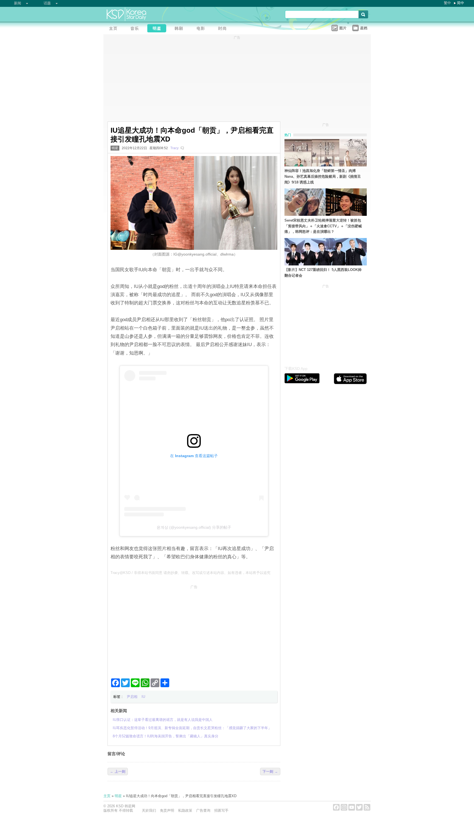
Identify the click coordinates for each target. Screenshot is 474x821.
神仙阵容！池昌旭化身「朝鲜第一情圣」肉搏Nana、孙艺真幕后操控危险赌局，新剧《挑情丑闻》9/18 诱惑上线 (322, 176)
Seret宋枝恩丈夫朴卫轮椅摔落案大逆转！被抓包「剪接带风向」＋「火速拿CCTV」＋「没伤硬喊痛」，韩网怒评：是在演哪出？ (323, 226)
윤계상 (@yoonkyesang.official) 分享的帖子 (194, 527)
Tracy (174, 148)
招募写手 (221, 810)
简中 (460, 3)
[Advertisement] (194, 629)
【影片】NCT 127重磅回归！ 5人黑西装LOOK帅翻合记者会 (323, 273)
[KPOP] (136, 29)
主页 (107, 796)
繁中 (447, 3)
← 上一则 (117, 771)
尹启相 (132, 697)
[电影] (202, 29)
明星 (115, 148)
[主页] (114, 29)
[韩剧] (180, 29)
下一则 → (270, 771)
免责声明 (167, 810)
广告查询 (203, 810)
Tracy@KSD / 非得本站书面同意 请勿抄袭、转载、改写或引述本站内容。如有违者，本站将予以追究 (190, 573)
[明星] (158, 29)
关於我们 (149, 810)
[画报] (224, 29)
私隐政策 (185, 810)
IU (143, 697)
